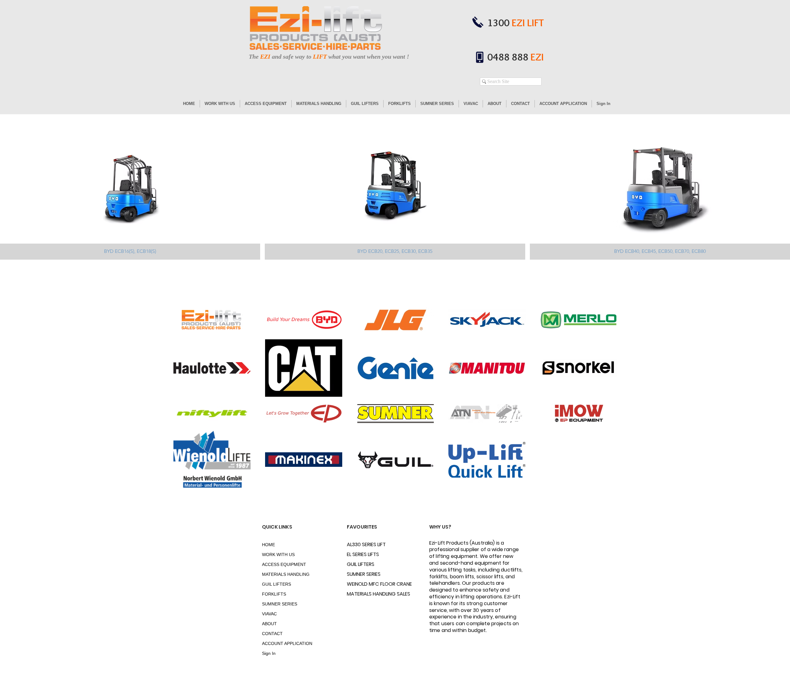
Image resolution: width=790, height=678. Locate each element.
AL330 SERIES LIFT (366, 544)
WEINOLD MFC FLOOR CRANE (368, 584)
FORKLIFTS (274, 594)
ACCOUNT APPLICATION (284, 643)
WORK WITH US (278, 554)
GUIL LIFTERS (276, 584)
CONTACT (272, 633)
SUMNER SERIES (279, 603)
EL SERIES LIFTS (363, 554)
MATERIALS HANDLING (284, 574)
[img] (660, 195)
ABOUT (269, 623)
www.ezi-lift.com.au (349, 70)
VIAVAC (269, 613)
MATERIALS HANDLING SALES (368, 593)
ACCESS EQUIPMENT (284, 564)
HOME (268, 544)
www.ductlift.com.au (313, 70)
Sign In (269, 653)
